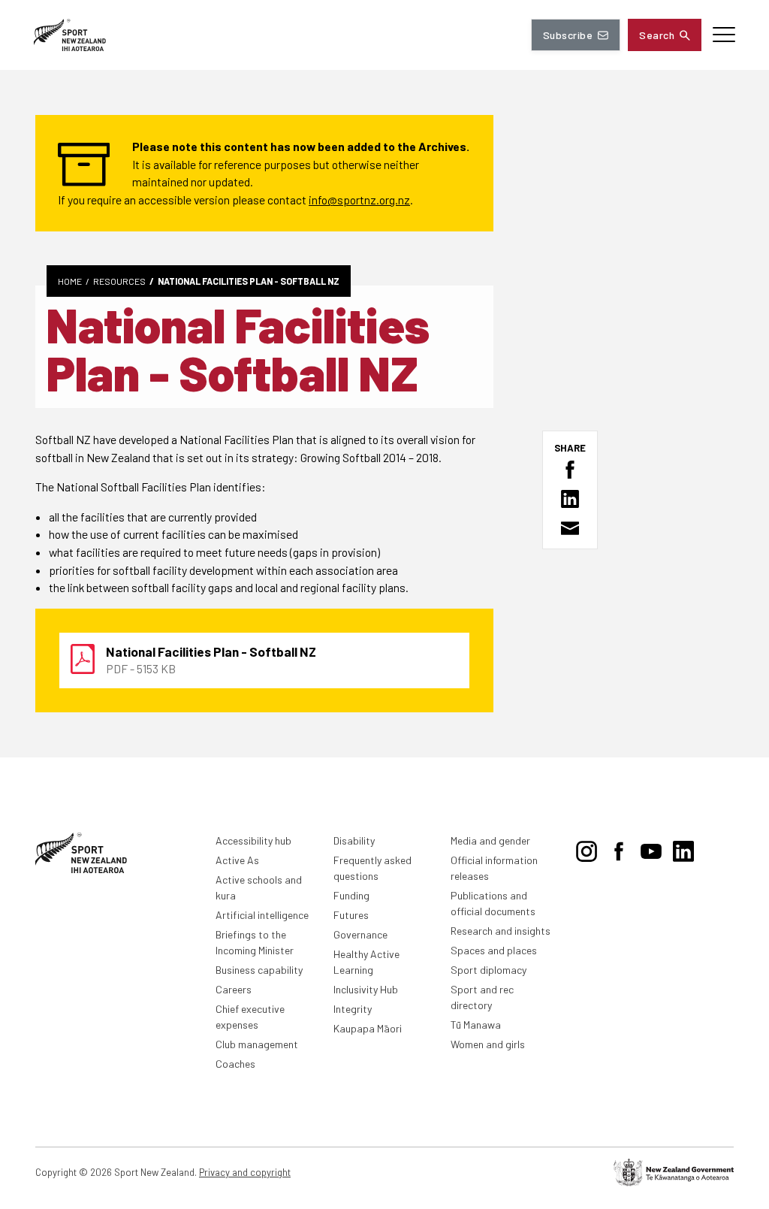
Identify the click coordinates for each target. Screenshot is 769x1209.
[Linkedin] (683, 848)
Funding (351, 895)
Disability (354, 840)
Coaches (235, 1063)
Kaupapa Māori (367, 1028)
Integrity (352, 1008)
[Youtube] (651, 848)
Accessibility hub (253, 840)
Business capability (259, 969)
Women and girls (488, 1044)
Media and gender (490, 840)
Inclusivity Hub (365, 989)
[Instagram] (586, 848)
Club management (257, 1044)
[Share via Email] (570, 528)
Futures (351, 914)
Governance (360, 934)
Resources (119, 281)
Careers (234, 989)
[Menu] (724, 35)
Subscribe (568, 35)
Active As (237, 860)
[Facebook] (618, 848)
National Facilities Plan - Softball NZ (248, 281)
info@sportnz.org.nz (359, 199)
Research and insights (500, 930)
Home (70, 281)
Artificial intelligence (262, 914)
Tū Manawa (476, 1024)
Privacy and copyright (245, 1172)
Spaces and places (494, 950)
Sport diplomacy (488, 969)
